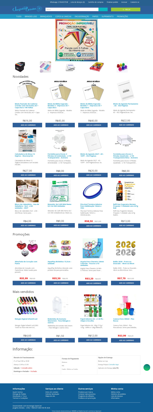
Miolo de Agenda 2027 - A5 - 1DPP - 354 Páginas (92, 155)
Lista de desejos (117, 396)
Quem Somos (18, 392)
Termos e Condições (20, 398)
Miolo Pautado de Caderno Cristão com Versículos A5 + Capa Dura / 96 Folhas (26, 106)
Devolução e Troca (20, 396)
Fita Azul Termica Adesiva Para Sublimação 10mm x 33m (91, 206)
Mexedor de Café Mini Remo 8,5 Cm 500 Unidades (59, 205)
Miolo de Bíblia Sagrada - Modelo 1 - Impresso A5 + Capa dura (91, 106)
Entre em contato (51, 392)
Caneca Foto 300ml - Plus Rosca (123, 320)
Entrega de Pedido (19, 394)
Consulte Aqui (114, 364)
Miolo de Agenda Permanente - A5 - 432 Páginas (125, 105)
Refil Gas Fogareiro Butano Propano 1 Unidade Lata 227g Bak (125, 206)
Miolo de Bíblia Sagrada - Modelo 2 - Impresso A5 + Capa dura (58, 106)
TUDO (18, 16)
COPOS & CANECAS (63, 16)
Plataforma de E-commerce (87, 411)
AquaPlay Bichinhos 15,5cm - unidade (59, 262)
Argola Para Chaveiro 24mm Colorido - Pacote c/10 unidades (92, 263)
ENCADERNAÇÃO (82, 16)
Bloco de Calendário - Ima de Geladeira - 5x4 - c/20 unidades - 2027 (27, 206)
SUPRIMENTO (108, 16)
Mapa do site (50, 396)
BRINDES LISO (31, 16)
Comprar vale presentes (87, 394)
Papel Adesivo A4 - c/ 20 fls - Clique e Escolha (92, 320)
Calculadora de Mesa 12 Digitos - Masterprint (25, 155)
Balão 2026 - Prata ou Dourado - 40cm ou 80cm (123, 262)
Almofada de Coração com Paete (26, 262)
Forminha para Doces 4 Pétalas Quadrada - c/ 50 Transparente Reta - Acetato (125, 156)
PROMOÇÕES (122, 16)
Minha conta (115, 392)
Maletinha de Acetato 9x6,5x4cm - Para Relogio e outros (59, 321)
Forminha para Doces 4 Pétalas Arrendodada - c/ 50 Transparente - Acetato (59, 156)
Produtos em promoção (87, 398)
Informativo (115, 398)
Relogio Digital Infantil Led (26, 319)
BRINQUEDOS (46, 16)
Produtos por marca (85, 392)
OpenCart (38, 406)
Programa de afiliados (86, 396)
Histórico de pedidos (118, 394)
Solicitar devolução (52, 394)
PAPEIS (95, 16)
